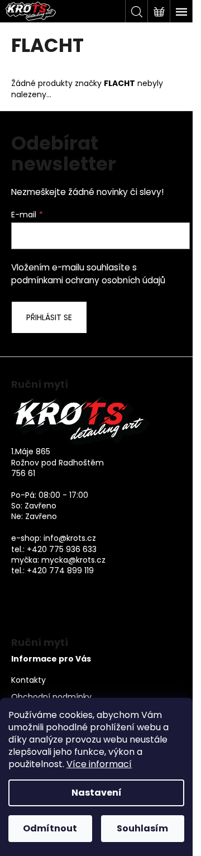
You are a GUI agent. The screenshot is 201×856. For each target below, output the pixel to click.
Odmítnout (50, 828)
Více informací (99, 764)
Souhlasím (142, 828)
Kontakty (28, 680)
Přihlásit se (49, 317)
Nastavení (96, 792)
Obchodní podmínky (51, 697)
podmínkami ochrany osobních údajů (88, 280)
